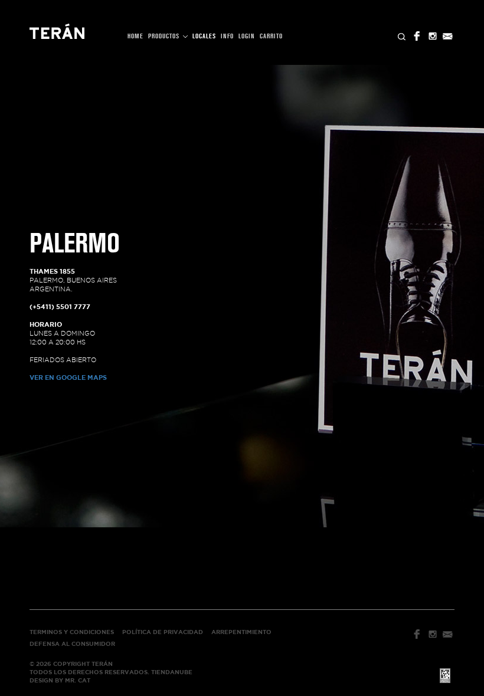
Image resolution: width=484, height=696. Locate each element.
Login (246, 36)
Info (227, 36)
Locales (204, 36)
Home (135, 36)
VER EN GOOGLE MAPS (68, 377)
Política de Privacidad (162, 632)
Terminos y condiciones (72, 632)
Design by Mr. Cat (60, 680)
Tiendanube (171, 672)
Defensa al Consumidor (72, 644)
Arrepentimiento (241, 632)
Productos (165, 36)
